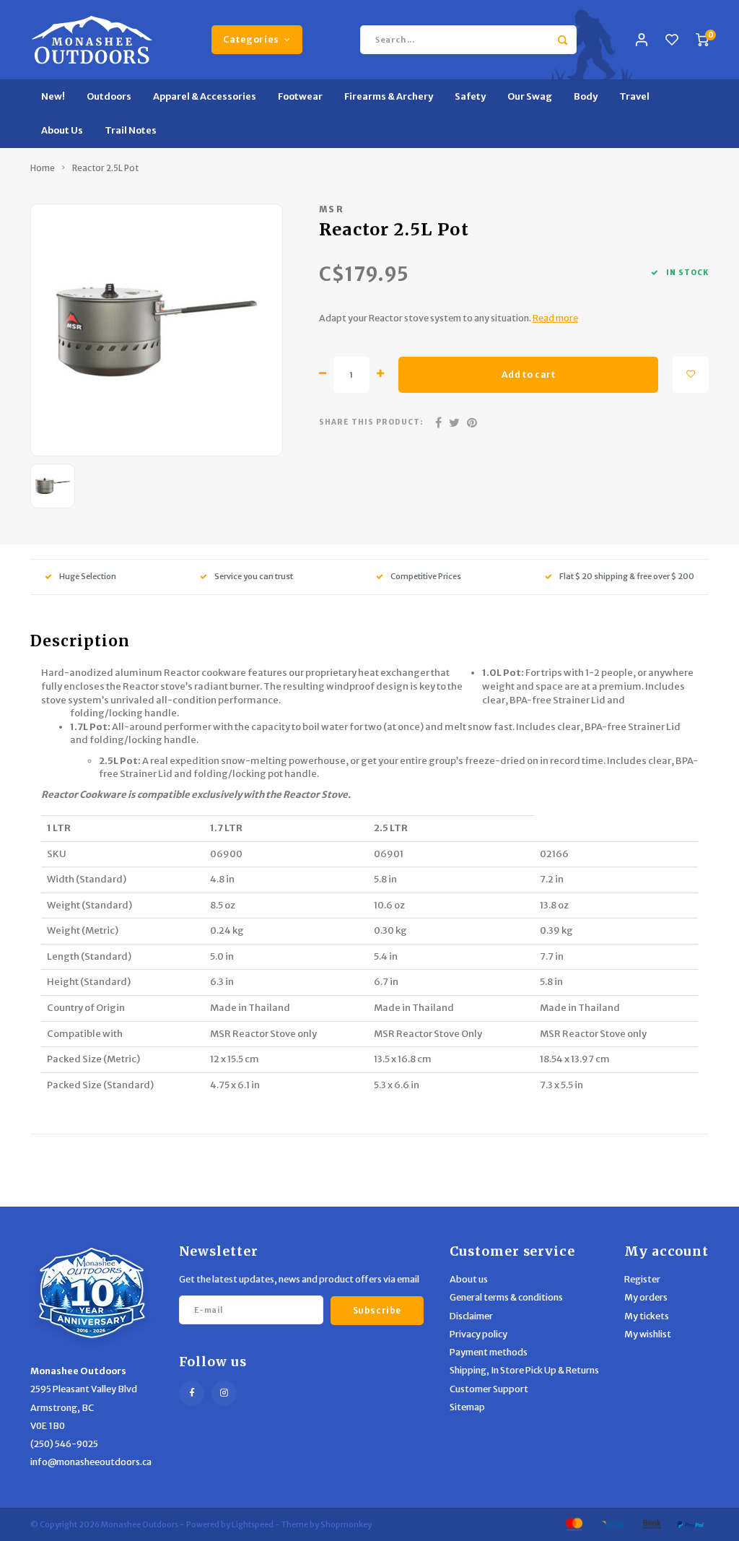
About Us (62, 130)
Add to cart (529, 374)
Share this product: (371, 422)
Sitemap (467, 1407)
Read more (555, 318)
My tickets (646, 1316)
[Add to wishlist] (691, 375)
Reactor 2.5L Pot (105, 167)
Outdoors (109, 96)
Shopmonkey (346, 1524)
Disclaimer (471, 1316)
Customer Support (489, 1389)
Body (586, 96)
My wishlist (647, 1334)
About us (469, 1279)
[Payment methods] (573, 1524)
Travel (634, 96)
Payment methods (489, 1352)
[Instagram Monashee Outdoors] (224, 1393)
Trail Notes (131, 130)
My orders (646, 1297)
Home (42, 167)
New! (53, 96)
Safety (470, 96)
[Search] (562, 39)
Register (642, 1279)
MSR (331, 209)
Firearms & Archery (388, 96)
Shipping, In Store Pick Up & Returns (524, 1370)
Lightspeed (253, 1524)
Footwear (300, 96)
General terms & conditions (506, 1297)
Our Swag (529, 96)
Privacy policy (478, 1334)
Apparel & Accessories (204, 96)
